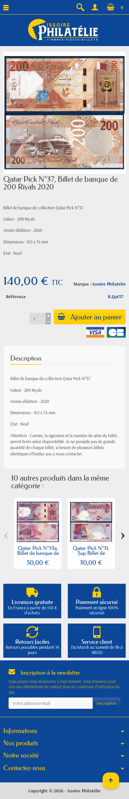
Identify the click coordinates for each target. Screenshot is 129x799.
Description (25, 358)
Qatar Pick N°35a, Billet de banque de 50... (38, 553)
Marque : (82, 284)
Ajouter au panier (96, 316)
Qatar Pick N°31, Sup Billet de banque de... (91, 553)
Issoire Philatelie (109, 284)
